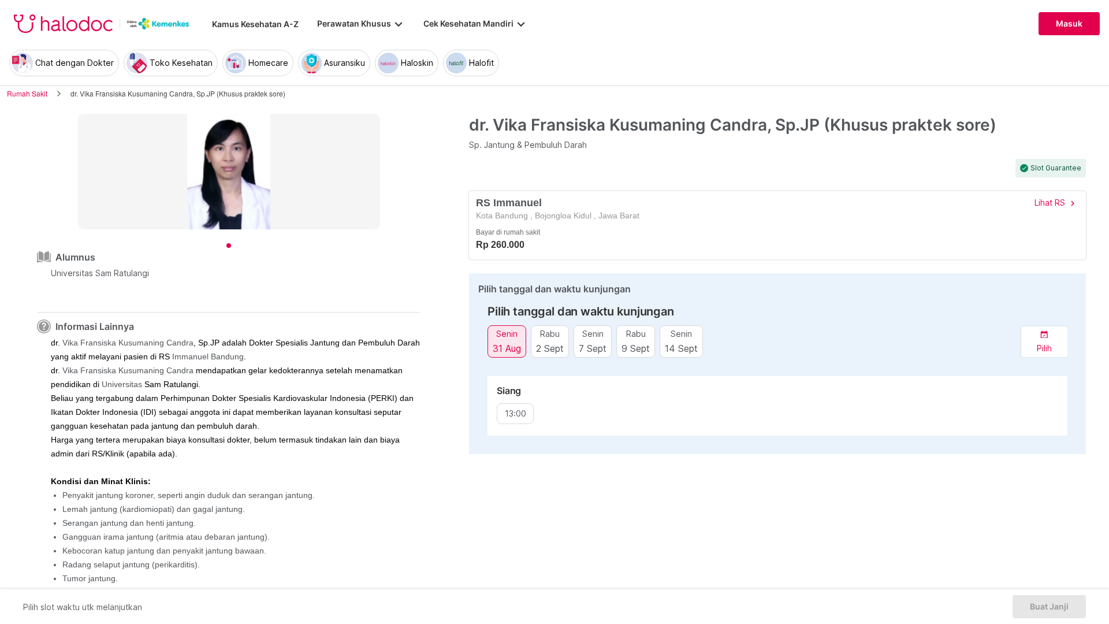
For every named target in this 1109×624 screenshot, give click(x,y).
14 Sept (681, 348)
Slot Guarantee (1055, 168)
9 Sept (636, 348)
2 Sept (550, 348)
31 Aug (507, 348)
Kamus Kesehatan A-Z (255, 24)
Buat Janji (1049, 606)
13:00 (515, 413)
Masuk (1069, 23)
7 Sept (592, 348)
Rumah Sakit (27, 93)
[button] (1044, 341)
